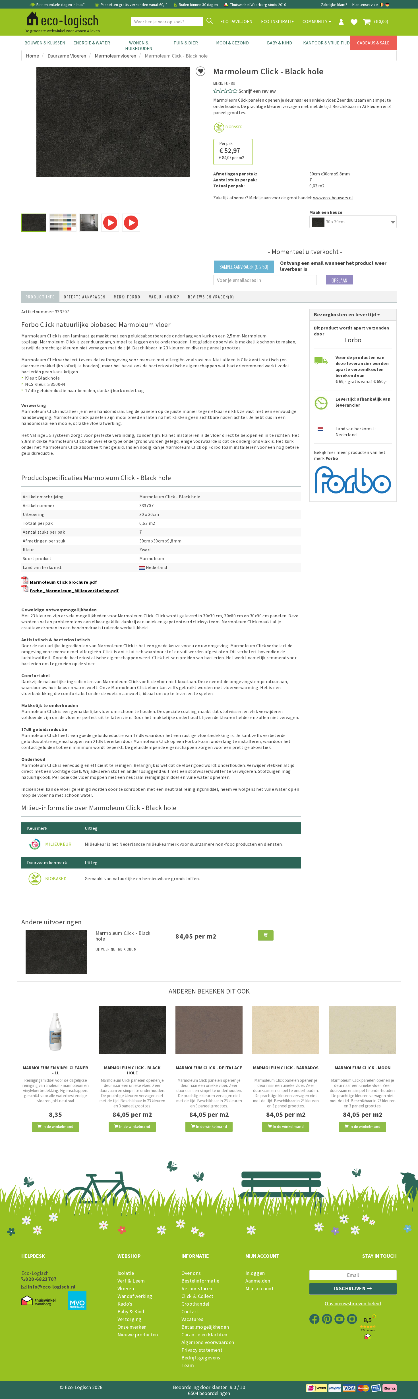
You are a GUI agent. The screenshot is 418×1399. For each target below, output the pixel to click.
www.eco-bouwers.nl (333, 197)
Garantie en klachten (204, 1335)
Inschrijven (350, 1288)
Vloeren (125, 1288)
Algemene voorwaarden (207, 1342)
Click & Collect (197, 1296)
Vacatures (192, 1319)
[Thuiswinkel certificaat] (38, 1301)
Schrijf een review (257, 91)
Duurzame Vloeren (66, 55)
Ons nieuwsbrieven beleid (353, 1303)
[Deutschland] (387, 4)
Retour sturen (196, 1288)
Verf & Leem (131, 1281)
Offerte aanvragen (84, 297)
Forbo (229, 83)
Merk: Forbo (127, 297)
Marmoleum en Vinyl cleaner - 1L (55, 1070)
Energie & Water (91, 43)
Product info (40, 297)
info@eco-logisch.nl (50, 1287)
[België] (382, 4)
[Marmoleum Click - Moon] (362, 1030)
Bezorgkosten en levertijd (346, 314)
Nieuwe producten (137, 1335)
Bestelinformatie (200, 1281)
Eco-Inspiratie (277, 21)
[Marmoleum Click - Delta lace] (209, 1030)
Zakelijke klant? (334, 4)
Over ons (191, 1273)
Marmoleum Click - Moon (363, 1067)
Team (187, 1365)
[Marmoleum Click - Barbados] (285, 1030)
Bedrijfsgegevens (200, 1358)
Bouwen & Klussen (44, 43)
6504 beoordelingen (209, 1393)
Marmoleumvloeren (115, 55)
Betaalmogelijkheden (205, 1327)
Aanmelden (257, 1281)
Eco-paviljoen (236, 21)
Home (32, 55)
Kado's (125, 1304)
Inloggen (255, 1273)
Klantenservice (365, 4)
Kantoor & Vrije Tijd (326, 43)
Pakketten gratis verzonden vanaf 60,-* (134, 4)
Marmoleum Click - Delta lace (209, 1067)
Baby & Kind (279, 43)
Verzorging (129, 1319)
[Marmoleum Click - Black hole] (56, 951)
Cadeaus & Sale (373, 43)
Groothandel (195, 1304)
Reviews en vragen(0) (211, 297)
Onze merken (132, 1327)
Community (315, 21)
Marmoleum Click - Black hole (123, 936)
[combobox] (353, 221)
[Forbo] (353, 479)
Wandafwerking (134, 1296)
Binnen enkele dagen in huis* (61, 4)
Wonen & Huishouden (138, 45)
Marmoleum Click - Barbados (285, 1067)
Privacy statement (202, 1350)
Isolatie (125, 1273)
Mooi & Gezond (232, 43)
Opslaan (339, 280)
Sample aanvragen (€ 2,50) (244, 266)
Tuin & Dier (185, 43)
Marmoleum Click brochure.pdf (63, 582)
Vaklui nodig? (164, 297)
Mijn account (259, 1288)
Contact (190, 1311)
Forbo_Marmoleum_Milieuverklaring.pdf (74, 590)
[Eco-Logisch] (60, 19)
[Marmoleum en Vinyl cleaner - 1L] (55, 1032)
